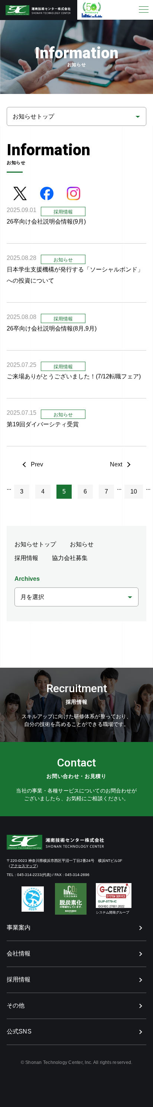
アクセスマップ (23, 866)
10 (133, 491)
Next (116, 464)
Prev (37, 464)
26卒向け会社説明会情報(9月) (46, 221)
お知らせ (82, 544)
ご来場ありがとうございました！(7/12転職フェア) (74, 376)
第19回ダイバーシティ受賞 (46, 424)
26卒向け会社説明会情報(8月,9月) (52, 328)
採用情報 (26, 558)
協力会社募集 (70, 558)
